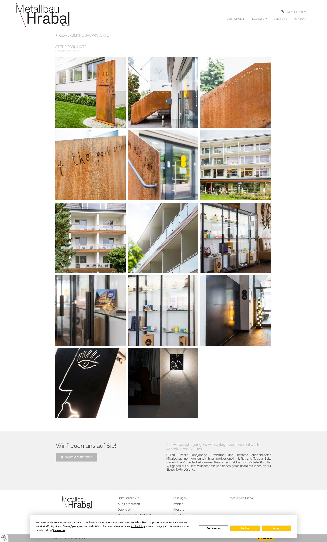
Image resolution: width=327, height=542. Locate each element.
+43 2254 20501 (295, 11)
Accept (276, 528)
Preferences (213, 528)
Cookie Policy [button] (138, 526)
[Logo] (41, 15)
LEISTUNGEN (235, 18)
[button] (82, 35)
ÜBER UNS (280, 18)
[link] (258, 19)
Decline (245, 528)
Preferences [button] (59, 530)
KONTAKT (300, 18)
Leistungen (180, 498)
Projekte (178, 503)
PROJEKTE (258, 18)
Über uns (178, 509)
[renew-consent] (4, 537)
